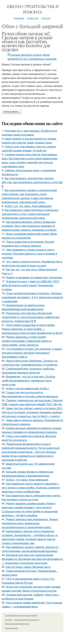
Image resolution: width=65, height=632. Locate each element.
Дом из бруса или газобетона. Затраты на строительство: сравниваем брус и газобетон (29, 362)
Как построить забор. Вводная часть (28, 567)
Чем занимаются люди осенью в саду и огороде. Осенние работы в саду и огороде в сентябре (29, 253)
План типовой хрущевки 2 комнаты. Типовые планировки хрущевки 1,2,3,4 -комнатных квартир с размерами (32, 297)
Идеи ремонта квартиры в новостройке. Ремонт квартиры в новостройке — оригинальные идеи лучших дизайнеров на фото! (32, 329)
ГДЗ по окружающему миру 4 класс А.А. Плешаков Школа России (28, 581)
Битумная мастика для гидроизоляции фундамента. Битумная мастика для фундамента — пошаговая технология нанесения (32, 559)
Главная (19, 18)
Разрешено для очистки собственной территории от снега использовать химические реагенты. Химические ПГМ (31, 317)
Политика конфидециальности (17, 623)
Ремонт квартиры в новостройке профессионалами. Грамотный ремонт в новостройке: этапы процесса (27, 341)
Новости (32, 18)
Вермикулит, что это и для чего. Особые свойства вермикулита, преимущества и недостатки (28, 380)
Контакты (8, 619)
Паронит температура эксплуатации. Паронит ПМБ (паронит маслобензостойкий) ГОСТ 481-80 (32, 402)
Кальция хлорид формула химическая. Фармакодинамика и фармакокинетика (28, 474)
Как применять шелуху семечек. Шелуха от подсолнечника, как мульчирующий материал (30, 549)
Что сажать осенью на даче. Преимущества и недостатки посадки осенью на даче (32, 263)
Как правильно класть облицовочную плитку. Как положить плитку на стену (31, 497)
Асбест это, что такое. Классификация (28, 206)
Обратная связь (11, 628)
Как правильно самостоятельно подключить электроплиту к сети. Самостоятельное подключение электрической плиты (30, 214)
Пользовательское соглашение (26, 619)
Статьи (45, 18)
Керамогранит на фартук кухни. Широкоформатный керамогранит (23, 307)
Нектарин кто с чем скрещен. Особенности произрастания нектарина (29, 132)
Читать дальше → (12, 112)
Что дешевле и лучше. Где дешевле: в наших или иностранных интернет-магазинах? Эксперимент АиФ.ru (32, 353)
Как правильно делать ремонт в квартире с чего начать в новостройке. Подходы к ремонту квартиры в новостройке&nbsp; (31, 487)
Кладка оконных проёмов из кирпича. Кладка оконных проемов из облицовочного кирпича (31, 430)
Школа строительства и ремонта (32, 9)
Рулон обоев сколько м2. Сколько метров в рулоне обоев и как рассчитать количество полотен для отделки (27, 41)
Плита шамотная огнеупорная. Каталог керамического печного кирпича (28, 244)
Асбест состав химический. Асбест (27, 388)
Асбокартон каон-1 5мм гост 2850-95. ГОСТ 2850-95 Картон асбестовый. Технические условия (30, 285)
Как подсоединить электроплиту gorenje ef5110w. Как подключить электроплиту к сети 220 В (32, 182)
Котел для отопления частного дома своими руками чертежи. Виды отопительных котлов (31, 589)
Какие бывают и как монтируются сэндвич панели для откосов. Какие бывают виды (29, 140)
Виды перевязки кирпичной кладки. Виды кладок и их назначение (29, 236)
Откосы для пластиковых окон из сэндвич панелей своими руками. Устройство (29, 148)
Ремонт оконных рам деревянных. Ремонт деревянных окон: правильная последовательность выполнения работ (30, 523)
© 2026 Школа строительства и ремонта (21, 615)
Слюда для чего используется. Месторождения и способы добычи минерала (30, 394)
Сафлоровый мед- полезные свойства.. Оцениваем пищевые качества (28, 370)
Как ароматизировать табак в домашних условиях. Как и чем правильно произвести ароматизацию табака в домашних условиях (29, 226)
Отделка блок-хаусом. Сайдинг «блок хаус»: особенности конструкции (31, 596)
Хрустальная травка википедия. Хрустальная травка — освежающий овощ (32, 604)
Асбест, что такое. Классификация (27, 479)
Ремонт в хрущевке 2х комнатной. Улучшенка (34, 277)
